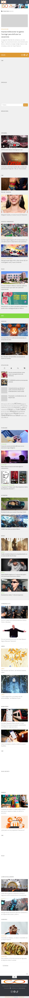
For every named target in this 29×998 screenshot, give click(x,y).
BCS (16, 404)
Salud (18, 415)
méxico (8, 411)
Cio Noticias (5, 965)
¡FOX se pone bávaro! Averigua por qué (12, 149)
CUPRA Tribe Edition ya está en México (10, 529)
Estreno (19, 405)
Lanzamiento (4, 409)
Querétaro (6, 415)
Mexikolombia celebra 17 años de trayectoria (12, 595)
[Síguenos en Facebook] (24, 55)
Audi (13, 404)
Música (13, 411)
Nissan (16, 413)
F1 (22, 406)
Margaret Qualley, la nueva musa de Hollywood (14, 215)
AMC (9, 404)
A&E (2, 404)
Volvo (2, 417)
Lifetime (14, 409)
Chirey (2, 405)
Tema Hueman (22, 988)
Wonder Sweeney (6, 192)
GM (3, 407)
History (9, 407)
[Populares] (11, 368)
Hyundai (16, 407)
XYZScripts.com (21, 997)
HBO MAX (6, 407)
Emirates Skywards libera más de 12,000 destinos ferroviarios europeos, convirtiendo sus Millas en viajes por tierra (13, 725)
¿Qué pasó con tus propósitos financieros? (13, 830)
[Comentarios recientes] (18, 368)
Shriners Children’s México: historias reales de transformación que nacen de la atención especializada (14, 287)
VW (5, 417)
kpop (26, 407)
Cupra (12, 406)
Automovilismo (4, 485)
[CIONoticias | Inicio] (4, 2)
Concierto (8, 406)
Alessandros (5, 404)
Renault (13, 415)
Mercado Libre (3, 411)
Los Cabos (21, 409)
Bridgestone (23, 404)
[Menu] (27, 2)
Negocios (7, 413)
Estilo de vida (4, 29)
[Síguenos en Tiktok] (27, 55)
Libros (10, 409)
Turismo (25, 415)
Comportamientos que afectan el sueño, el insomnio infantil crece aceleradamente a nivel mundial (16, 389)
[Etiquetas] (24, 368)
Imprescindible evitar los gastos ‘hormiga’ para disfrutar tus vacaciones (12, 34)
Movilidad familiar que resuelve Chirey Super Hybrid (13, 512)
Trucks (21, 415)
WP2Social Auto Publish (9, 997)
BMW (19, 404)
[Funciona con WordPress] (10, 988)
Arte (11, 404)
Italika (21, 407)
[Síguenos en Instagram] (22, 55)
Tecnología (3, 444)
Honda (12, 407)
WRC (7, 417)
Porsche (21, 413)
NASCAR (18, 411)
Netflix (11, 413)
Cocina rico (4, 936)
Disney (15, 405)
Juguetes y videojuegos (7, 238)
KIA (23, 407)
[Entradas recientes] (4, 368)
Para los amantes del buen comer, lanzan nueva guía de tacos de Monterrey (16, 374)
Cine (5, 406)
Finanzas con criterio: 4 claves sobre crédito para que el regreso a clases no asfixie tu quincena (13, 811)
